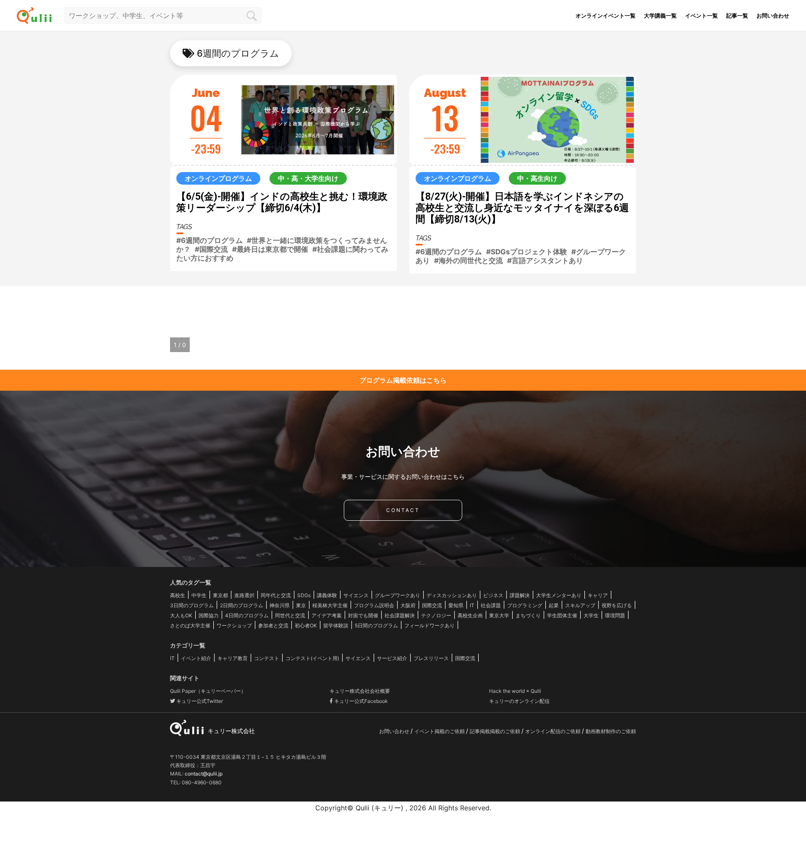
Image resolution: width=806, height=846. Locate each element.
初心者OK (306, 625)
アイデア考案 (326, 615)
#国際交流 (211, 249)
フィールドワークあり (429, 625)
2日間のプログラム (241, 605)
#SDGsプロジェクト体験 (526, 252)
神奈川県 (280, 605)
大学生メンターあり (558, 595)
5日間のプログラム (376, 625)
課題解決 (520, 595)
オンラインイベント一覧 (606, 15)
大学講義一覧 (660, 15)
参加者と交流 (273, 625)
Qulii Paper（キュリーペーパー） (208, 691)
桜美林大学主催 (330, 605)
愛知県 (455, 605)
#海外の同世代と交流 (468, 260)
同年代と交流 (276, 595)
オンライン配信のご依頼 (553, 731)
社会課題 (491, 605)
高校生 (177, 595)
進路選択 (244, 595)
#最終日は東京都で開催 (270, 249)
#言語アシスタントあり (545, 260)
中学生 (199, 595)
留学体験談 (335, 625)
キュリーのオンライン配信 (519, 701)
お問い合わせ (772, 15)
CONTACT (403, 510)
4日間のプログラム (247, 615)
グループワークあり (397, 595)
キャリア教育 (232, 658)
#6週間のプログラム (209, 240)
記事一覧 (737, 15)
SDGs (304, 595)
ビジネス (493, 595)
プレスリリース (431, 658)
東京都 (220, 595)
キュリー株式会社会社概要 (360, 691)
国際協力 (209, 615)
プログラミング (524, 605)
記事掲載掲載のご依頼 (495, 731)
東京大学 (499, 615)
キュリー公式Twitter (199, 701)
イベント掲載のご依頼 (440, 731)
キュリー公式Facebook (360, 701)
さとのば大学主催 (190, 625)
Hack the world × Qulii (515, 691)
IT (472, 605)
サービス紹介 (392, 658)
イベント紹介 (196, 658)
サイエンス (356, 595)
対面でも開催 (363, 615)
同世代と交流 (290, 615)
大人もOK (181, 615)
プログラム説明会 (374, 605)
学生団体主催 (562, 615)
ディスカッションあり (452, 595)
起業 (554, 605)
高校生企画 (470, 615)
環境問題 (615, 615)
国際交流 (432, 605)
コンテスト (266, 658)
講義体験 (327, 595)
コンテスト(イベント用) (312, 658)
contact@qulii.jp (203, 773)
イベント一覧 (701, 15)
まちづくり (528, 615)
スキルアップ (580, 605)
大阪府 (408, 605)
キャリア (598, 595)
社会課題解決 (400, 615)
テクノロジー (436, 615)
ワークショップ (234, 625)
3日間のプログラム (192, 605)
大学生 (591, 615)
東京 (301, 605)
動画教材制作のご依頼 (611, 731)
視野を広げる (617, 605)
